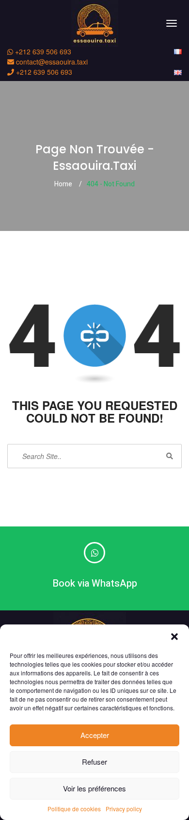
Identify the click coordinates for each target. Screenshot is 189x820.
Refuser (94, 761)
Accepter (94, 735)
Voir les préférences (94, 788)
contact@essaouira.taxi (51, 61)
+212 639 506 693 (42, 51)
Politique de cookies (74, 808)
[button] (174, 636)
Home (63, 184)
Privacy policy (124, 808)
